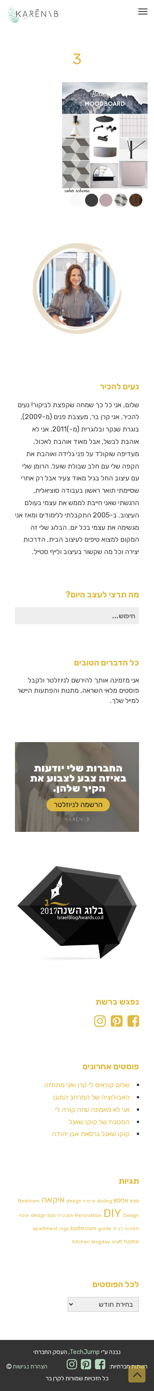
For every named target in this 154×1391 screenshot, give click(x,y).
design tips (43, 1215)
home (131, 1241)
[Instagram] (100, 1024)
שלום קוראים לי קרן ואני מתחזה (87, 1085)
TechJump (85, 1352)
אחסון (121, 1200)
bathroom (83, 1228)
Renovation (88, 1215)
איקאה (53, 1199)
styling (104, 1201)
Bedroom (29, 1201)
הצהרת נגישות (30, 1366)
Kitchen (81, 1242)
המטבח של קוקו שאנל (99, 1122)
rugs (64, 1228)
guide (104, 1228)
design (74, 1201)
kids (134, 1201)
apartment (45, 1228)
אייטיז (89, 1201)
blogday (101, 1242)
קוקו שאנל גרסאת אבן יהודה (91, 1134)
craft (117, 1242)
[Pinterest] (116, 1024)
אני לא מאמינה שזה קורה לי (92, 1109)
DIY (112, 1213)
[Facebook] (133, 1024)
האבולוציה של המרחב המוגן (91, 1097)
